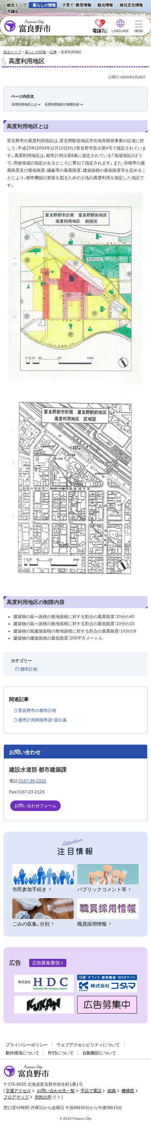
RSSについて (61, 1053)
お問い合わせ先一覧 (56, 1090)
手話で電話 (90, 1090)
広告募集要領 (46, 963)
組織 (111, 1090)
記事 (53, 52)
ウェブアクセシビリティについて (88, 1044)
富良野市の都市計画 (37, 710)
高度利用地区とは (24, 104)
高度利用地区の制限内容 (62, 104)
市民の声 (46, 1097)
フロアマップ (16, 1097)
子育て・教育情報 (76, 5)
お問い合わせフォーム (35, 805)
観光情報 (103, 5)
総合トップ (16, 5)
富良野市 (26, 1071)
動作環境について (22, 1053)
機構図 (128, 1090)
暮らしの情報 (44, 5)
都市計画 (28, 669)
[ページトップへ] (136, 1111)
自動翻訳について (99, 1053)
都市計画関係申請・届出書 (42, 720)
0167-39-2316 (32, 781)
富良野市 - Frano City (27, 26)
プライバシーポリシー (27, 1044)
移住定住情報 (129, 5)
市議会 (13, 11)
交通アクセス (18, 1090)
